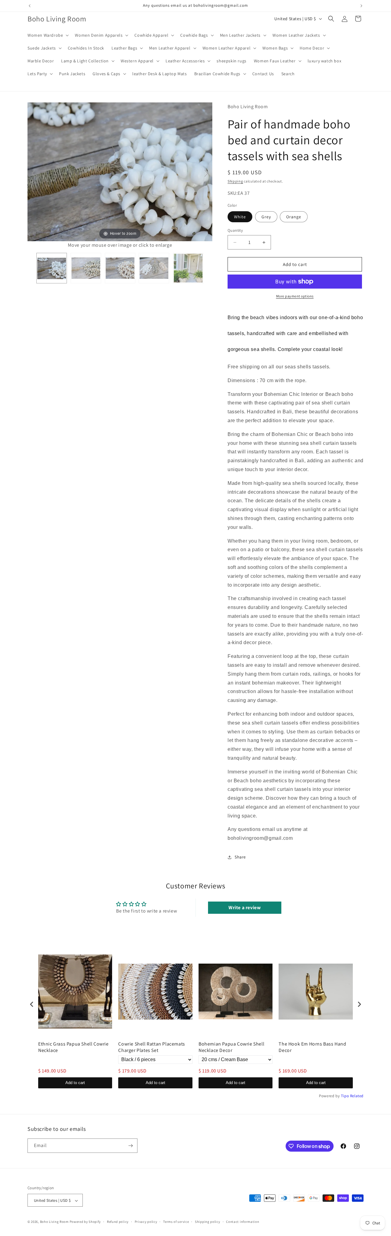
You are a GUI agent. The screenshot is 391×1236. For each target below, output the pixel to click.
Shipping (235, 181)
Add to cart (75, 1082)
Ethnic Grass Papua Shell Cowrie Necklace (73, 1047)
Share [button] (240, 857)
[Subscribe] (130, 1145)
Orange (293, 217)
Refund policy (118, 1221)
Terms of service (176, 1221)
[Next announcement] (361, 6)
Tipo (345, 1095)
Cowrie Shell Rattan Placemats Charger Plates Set (151, 1047)
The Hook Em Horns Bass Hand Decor (312, 1047)
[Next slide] (206, 173)
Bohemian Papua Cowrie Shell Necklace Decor (231, 1047)
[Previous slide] (33, 173)
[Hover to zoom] (119, 171)
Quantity (235, 230)
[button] (47, 35)
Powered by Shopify (85, 1222)
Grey (266, 217)
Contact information (242, 1221)
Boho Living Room (54, 1222)
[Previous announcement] (29, 6)
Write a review (244, 907)
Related (357, 1095)
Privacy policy (146, 1221)
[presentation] (31, 1004)
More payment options (295, 296)
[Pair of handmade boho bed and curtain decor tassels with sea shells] (51, 268)
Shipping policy (207, 1221)
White (240, 217)
